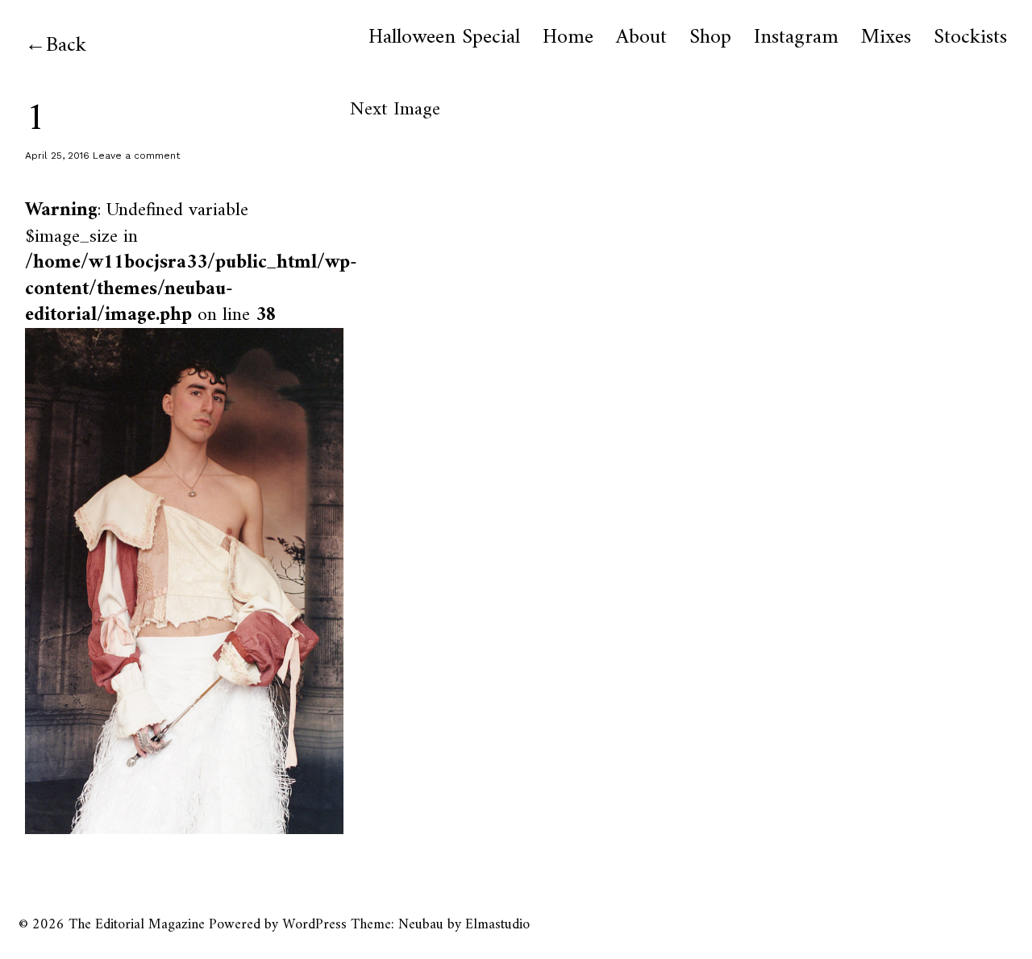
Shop (710, 38)
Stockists (970, 38)
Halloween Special (444, 38)
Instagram (796, 38)
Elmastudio (497, 924)
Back (66, 45)
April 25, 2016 (57, 155)
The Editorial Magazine (137, 924)
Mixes (886, 38)
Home (568, 38)
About (641, 38)
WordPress (314, 924)
